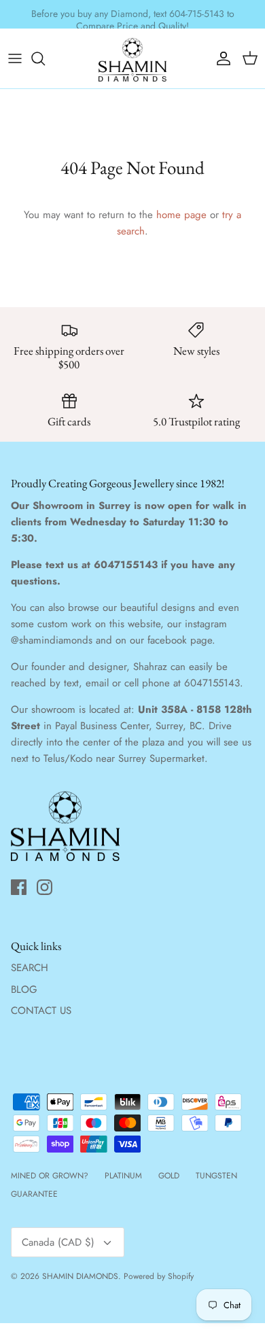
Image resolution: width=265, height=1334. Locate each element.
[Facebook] (18, 887)
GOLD (168, 1176)
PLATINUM (123, 1176)
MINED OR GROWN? (49, 1176)
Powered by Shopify (159, 1276)
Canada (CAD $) (58, 1242)
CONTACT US (41, 1010)
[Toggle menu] (15, 58)
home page (181, 214)
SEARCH (29, 967)
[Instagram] (44, 887)
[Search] (45, 58)
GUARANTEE (34, 1194)
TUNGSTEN (216, 1176)
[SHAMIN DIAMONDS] (132, 58)
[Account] (220, 58)
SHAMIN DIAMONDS (80, 1276)
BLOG (24, 989)
